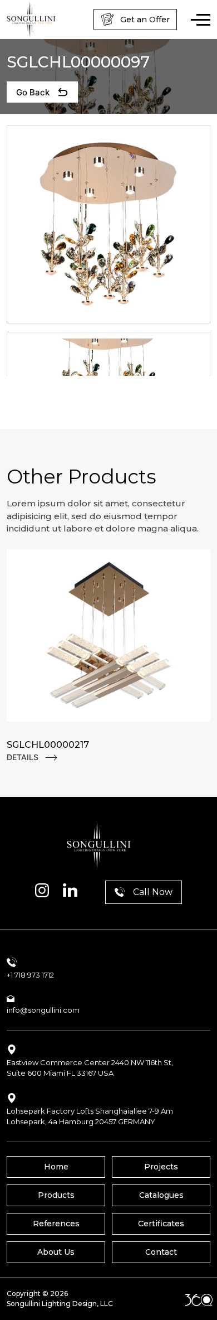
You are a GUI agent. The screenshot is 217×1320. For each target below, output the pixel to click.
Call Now (152, 892)
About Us (56, 1252)
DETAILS (22, 757)
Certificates (161, 1224)
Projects (161, 1167)
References (56, 1224)
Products (56, 1195)
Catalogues (161, 1195)
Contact (161, 1252)
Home (56, 1167)
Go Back (33, 92)
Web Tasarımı (199, 1300)
